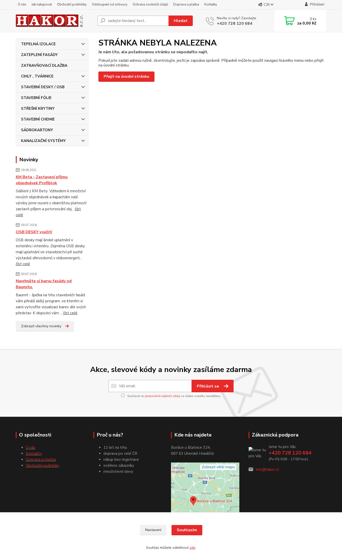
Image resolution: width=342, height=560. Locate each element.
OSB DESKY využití (34, 232)
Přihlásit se (208, 386)
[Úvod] (54, 20)
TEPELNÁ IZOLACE (38, 44)
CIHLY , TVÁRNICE (37, 76)
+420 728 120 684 (234, 23)
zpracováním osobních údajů (162, 396)
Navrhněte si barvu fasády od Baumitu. (44, 284)
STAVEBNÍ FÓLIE (36, 97)
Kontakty (210, 4)
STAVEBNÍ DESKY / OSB (43, 87)
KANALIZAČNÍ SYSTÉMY (43, 140)
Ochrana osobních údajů (150, 4)
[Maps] (205, 489)
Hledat (181, 21)
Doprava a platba (186, 4)
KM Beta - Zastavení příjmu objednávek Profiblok (42, 180)
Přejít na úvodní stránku (126, 76)
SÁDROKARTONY (37, 130)
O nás (22, 4)
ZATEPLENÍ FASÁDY (39, 54)
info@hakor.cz (267, 469)
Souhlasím (187, 530)
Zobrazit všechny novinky (41, 326)
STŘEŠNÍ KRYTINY (38, 108)
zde (192, 547)
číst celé (23, 264)
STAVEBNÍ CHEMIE (38, 119)
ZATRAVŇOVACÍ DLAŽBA (44, 65)
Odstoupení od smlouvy (109, 4)
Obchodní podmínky (72, 4)
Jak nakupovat (42, 4)
